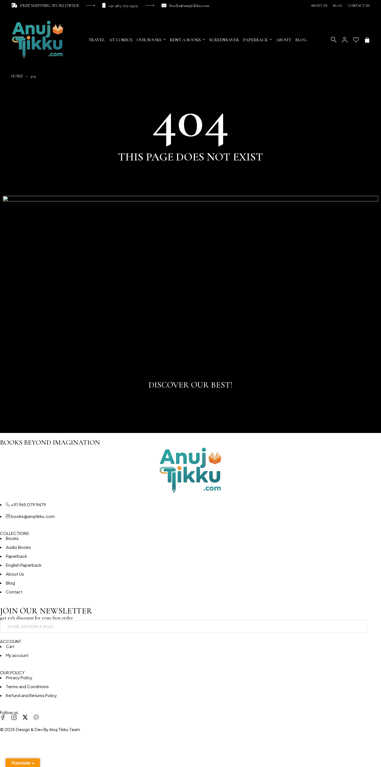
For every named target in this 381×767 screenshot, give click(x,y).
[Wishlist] (356, 40)
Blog (337, 6)
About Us (319, 6)
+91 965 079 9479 (123, 5)
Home (17, 76)
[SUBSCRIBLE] (374, 626)
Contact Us (359, 6)
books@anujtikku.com (189, 5)
